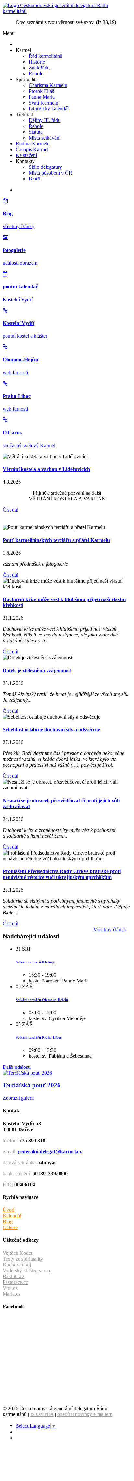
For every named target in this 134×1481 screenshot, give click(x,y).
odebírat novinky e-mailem (84, 1414)
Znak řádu (39, 67)
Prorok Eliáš (41, 91)
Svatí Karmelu (43, 102)
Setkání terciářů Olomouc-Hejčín (42, 1000)
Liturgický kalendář (49, 108)
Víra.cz (10, 1288)
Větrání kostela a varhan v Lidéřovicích (46, 469)
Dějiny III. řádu (44, 120)
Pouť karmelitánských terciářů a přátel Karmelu (56, 540)
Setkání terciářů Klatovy (35, 962)
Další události (17, 1067)
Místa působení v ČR (50, 173)
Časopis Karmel (32, 149)
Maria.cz (11, 1294)
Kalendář (12, 1215)
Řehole (36, 73)
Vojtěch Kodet (17, 1253)
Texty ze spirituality (23, 1259)
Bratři (34, 178)
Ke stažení (26, 155)
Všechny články (110, 929)
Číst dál (10, 509)
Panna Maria (42, 97)
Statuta (36, 132)
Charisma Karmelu (48, 85)
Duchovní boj (17, 1264)
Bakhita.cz (13, 1276)
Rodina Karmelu (33, 143)
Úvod (8, 1210)
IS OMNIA (42, 1414)
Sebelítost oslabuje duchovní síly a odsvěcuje (51, 729)
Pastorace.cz (15, 1282)
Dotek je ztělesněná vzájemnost (37, 670)
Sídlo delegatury (45, 167)
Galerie (10, 1227)
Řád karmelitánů (45, 56)
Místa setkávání (44, 138)
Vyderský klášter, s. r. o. (27, 1270)
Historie (37, 62)
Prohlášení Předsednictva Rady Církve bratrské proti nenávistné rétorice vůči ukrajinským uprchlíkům (62, 874)
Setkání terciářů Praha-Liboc (39, 1037)
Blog (8, 1221)
